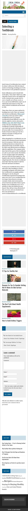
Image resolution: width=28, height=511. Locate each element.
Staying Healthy (12, 34)
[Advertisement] (14, 66)
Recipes (8, 481)
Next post (13, 251)
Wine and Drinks (11, 487)
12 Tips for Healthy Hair (10, 271)
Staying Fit (6, 484)
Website (6, 381)
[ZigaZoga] (14, 5)
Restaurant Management (17, 481)
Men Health (22, 478)
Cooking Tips (14, 476)
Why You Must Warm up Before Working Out (12, 449)
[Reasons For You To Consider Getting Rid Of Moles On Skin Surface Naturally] (14, 281)
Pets (3, 481)
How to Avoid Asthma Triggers (12, 320)
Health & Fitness (6, 268)
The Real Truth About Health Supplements (11, 305)
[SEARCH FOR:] (14, 15)
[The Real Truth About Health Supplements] (14, 300)
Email (5, 377)
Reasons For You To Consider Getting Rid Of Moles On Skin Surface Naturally (14, 287)
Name (5, 372)
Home (17, 478)
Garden (4, 478)
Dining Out (20, 475)
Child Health (6, 476)
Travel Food (4, 487)
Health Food (10, 478)
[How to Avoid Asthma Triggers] (14, 316)
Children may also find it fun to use (13, 123)
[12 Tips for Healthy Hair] (14, 266)
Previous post (15, 249)
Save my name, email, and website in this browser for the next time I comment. (13, 388)
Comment (6, 360)
